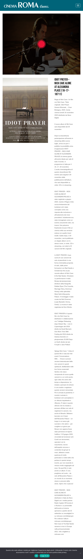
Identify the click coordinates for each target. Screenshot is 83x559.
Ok (36, 556)
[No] (80, 553)
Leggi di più (45, 556)
